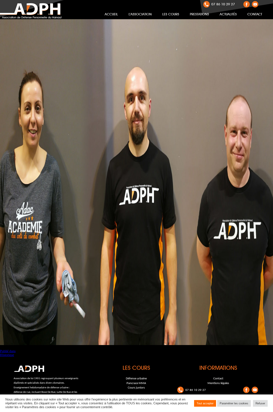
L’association (140, 14)
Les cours (170, 14)
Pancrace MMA (136, 383)
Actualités (228, 14)
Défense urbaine (136, 378)
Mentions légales (218, 383)
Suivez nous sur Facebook (246, 4)
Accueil (111, 14)
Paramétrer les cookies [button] (234, 403)
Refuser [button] (260, 403)
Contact (254, 14)
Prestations (199, 14)
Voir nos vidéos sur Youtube (255, 4)
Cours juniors (136, 387)
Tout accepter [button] (205, 403)
